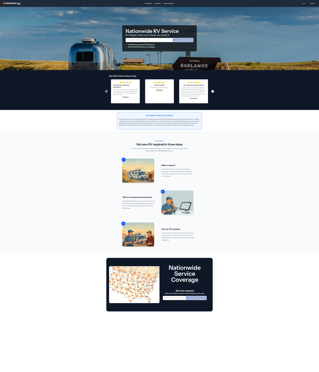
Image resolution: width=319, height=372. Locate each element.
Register (312, 3)
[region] (159, 91)
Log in (303, 3)
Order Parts (158, 3)
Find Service (148, 3)
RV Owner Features (168, 3)
